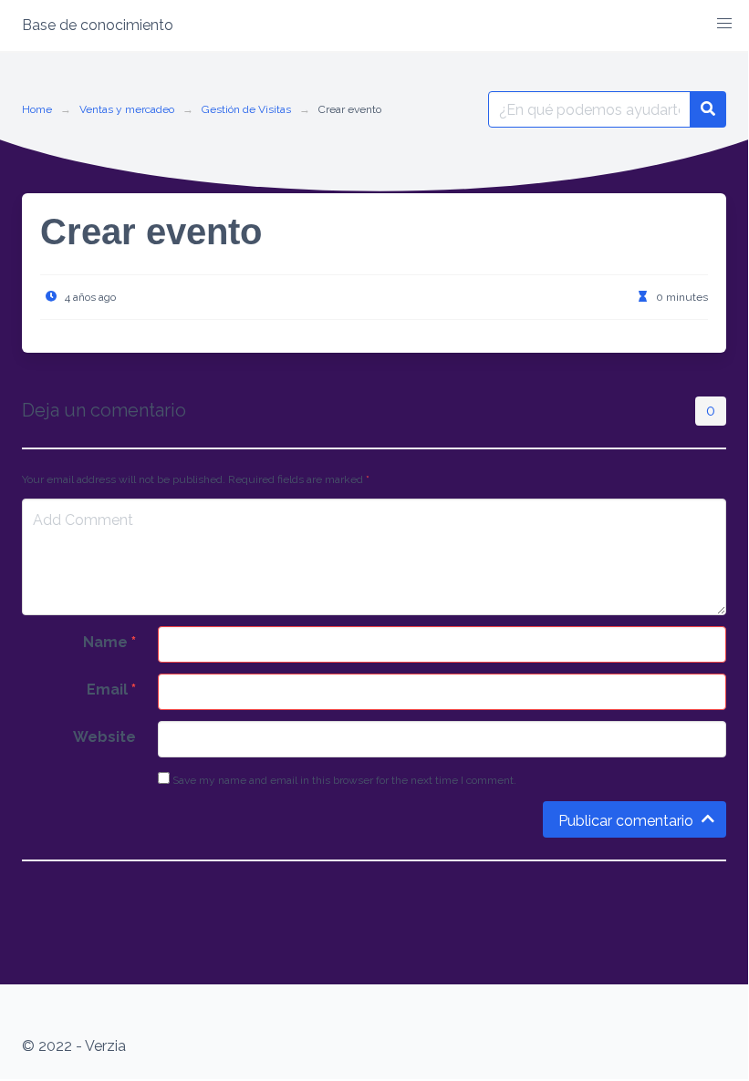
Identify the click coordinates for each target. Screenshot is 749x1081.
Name (109, 642)
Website (104, 737)
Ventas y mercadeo (126, 109)
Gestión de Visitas (246, 109)
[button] (724, 23)
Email (111, 689)
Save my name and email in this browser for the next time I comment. (343, 780)
